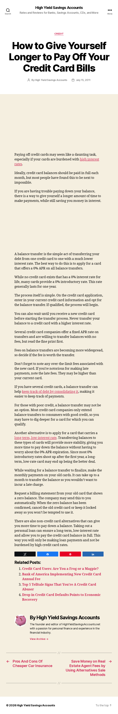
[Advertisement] (44, 129)
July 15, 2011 (83, 80)
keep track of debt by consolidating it (50, 392)
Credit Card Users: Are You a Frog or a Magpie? (60, 569)
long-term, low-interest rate (35, 438)
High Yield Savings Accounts (59, 8)
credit (59, 33)
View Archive (39, 638)
